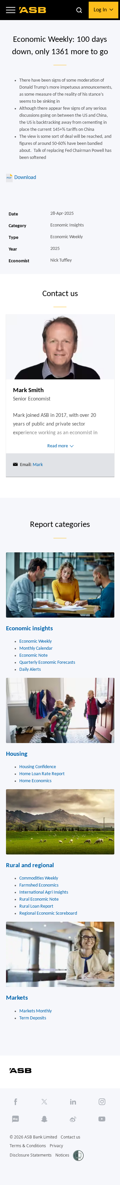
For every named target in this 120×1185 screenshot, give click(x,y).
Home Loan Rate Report (42, 774)
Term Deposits (32, 1018)
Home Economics (35, 781)
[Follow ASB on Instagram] (102, 1101)
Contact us (70, 1137)
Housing (16, 754)
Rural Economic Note (39, 899)
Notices (62, 1155)
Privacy (56, 1146)
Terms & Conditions (28, 1146)
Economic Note (33, 655)
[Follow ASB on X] (44, 1101)
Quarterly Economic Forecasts (47, 662)
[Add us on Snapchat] (44, 1118)
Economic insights (29, 629)
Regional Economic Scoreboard (48, 913)
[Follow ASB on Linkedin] (73, 1101)
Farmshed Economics (38, 885)
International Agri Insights (43, 892)
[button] (10, 10)
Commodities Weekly (38, 878)
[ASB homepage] (33, 10)
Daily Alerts (30, 669)
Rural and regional (30, 865)
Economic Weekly (35, 641)
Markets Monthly (35, 1011)
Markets (17, 998)
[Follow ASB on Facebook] (15, 1101)
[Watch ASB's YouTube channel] (102, 1118)
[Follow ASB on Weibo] (73, 1118)
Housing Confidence (37, 766)
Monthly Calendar (36, 648)
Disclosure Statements (31, 1155)
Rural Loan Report (36, 906)
